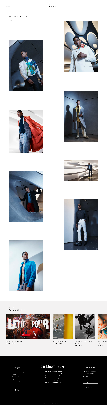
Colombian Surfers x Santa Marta (83, 343)
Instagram (13, 379)
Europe (55, 371)
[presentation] (98, 310)
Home (14, 372)
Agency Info (13, 376)
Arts (19, 376)
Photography (21, 372)
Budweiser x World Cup (14, 341)
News (14, 374)
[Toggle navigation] (99, 5)
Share (10, 20)
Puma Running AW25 (59, 341)
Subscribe (90, 387)
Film (18, 374)
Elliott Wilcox (51, 6)
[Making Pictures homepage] (8, 5)
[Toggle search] (96, 5)
